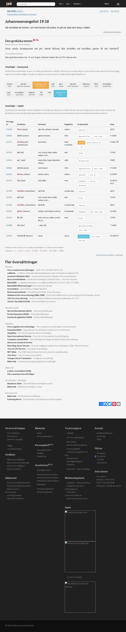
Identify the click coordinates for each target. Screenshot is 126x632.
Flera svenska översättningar (20, 270)
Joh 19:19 (115, 11)
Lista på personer (44, 450)
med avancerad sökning (42, 286)
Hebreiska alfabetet (45, 489)
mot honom (73, 85)
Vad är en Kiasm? (14, 469)
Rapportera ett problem (112, 32)
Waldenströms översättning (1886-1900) (26, 295)
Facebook (101, 456)
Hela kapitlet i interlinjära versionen (21, 14)
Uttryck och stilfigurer (16, 465)
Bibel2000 (11, 282)
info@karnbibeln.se (104, 433)
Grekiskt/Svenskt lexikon (47, 474)
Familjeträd (41, 456)
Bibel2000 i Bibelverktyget (19, 286)
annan (86, 85)
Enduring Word (14, 399)
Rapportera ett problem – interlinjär (109, 255)
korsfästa (41, 85)
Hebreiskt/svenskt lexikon (48, 481)
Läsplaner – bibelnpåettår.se (78, 482)
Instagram (101, 453)
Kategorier (41, 484)
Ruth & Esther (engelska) (77, 445)
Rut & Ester (71, 442)
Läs (67, 4)
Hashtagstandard (14, 495)
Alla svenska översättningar (18, 462)
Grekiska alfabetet (44, 492)
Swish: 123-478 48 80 (105, 482)
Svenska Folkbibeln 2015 (18, 276)
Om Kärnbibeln (13, 433)
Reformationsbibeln (16, 292)
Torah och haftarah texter (77, 498)
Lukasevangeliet (73, 448)
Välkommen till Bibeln (16, 459)
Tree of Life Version (16, 348)
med (61, 85)
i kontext (15, 11)
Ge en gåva (101, 476)
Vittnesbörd (12, 436)
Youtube (100, 459)
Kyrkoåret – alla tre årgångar (78, 469)
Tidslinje (40, 453)
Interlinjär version (44, 470)
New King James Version (18, 345)
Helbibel (70, 433)
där (9, 85)
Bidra (106, 4)
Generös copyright (15, 439)
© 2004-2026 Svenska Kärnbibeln (19, 625)
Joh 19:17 (104, 11)
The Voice (11, 355)
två (96, 85)
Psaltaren (71, 464)
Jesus (60, 93)
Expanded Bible (14, 330)
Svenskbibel (12, 289)
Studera (76, 4)
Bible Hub (11, 361)
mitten (32, 93)
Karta (39, 433)
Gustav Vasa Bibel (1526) (18, 301)
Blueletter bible (14, 383)
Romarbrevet (72, 458)
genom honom (23, 85)
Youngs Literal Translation (19, 358)
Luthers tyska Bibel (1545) (19, 371)
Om (60, 4)
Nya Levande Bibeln (16, 279)
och (53, 85)
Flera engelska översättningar (21, 326)
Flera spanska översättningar (20, 374)
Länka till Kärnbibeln (15, 498)
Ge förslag (101, 436)
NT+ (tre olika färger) (75, 437)
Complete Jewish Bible (17, 339)
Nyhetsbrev (102, 462)
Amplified (11, 333)
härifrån (107, 85)
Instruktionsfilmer (14, 449)
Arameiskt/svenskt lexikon (48, 477)
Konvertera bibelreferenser (18, 482)
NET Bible (11, 352)
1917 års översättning (17, 298)
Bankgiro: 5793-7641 (105, 479)
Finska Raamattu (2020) (18, 314)
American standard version (19, 342)
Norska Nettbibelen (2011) (19, 311)
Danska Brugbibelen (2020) (19, 317)
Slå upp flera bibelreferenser (19, 486)
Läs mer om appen (74, 577)
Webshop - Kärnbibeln (108, 486)
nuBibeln (11, 273)
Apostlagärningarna (74, 461)
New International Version (19, 336)
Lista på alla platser (45, 436)
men (41, 93)
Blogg (9, 445)
